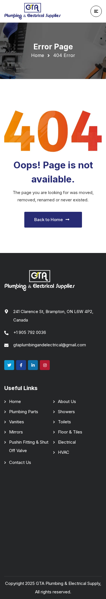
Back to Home (48, 219)
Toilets (64, 421)
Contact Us (20, 462)
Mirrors (16, 432)
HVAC (63, 452)
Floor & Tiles (70, 432)
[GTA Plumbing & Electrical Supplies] (32, 11)
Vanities (16, 421)
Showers (66, 411)
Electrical (67, 442)
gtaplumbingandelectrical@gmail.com (49, 344)
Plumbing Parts (23, 411)
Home (37, 55)
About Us (67, 401)
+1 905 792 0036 (29, 332)
